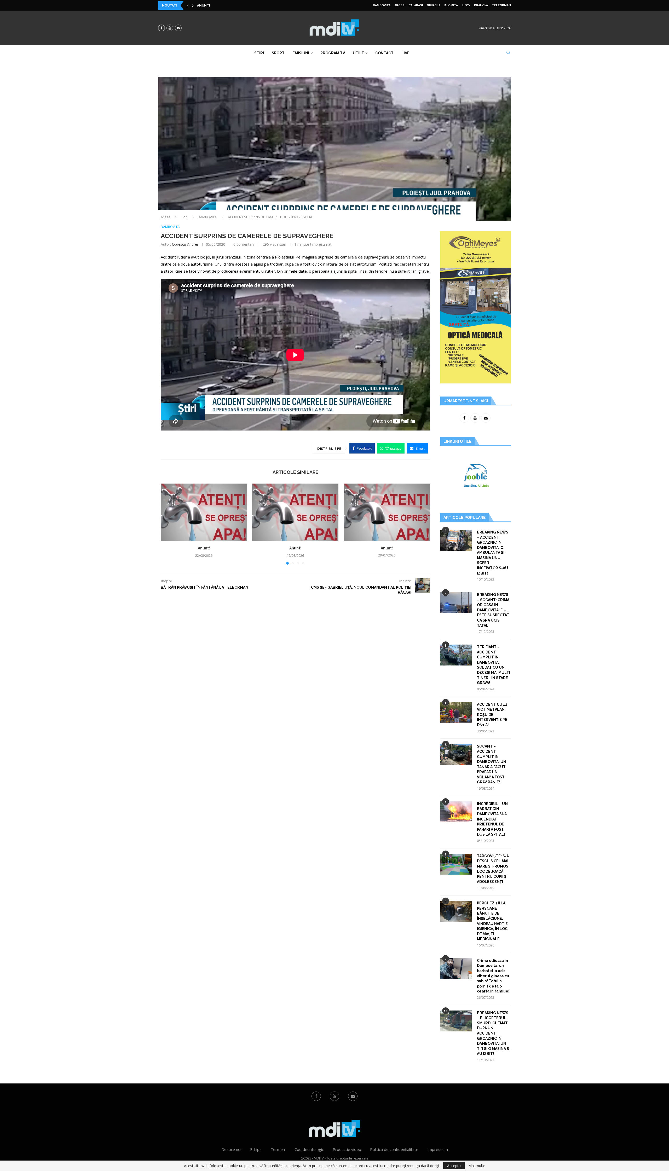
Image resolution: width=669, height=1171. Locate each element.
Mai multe (476, 1166)
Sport (278, 53)
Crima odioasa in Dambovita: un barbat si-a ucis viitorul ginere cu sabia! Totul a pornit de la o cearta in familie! (493, 976)
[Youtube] (169, 28)
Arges (399, 5)
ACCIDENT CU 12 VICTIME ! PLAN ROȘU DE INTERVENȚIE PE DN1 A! (492, 714)
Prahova (481, 5)
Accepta (454, 1165)
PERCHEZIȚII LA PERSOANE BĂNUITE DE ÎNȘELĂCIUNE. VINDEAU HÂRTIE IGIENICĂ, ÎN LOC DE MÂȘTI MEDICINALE (492, 921)
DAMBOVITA (381, 5)
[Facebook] (161, 28)
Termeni (278, 1149)
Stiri (259, 53)
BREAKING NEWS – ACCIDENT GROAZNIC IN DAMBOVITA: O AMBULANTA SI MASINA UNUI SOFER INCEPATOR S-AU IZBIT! (492, 552)
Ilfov (466, 5)
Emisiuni (300, 53)
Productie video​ (347, 1149)
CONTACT (384, 53)
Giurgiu (433, 5)
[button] (188, 5)
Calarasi (415, 5)
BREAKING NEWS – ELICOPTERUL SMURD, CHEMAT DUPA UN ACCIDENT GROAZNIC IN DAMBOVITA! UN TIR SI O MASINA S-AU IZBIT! (494, 1033)
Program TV (332, 53)
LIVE (405, 53)
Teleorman (501, 5)
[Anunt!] (204, 512)
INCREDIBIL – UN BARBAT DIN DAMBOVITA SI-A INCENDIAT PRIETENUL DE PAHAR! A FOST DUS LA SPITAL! (492, 819)
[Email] (178, 28)
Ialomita (451, 5)
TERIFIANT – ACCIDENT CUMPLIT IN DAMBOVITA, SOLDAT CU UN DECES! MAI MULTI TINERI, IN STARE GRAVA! (493, 665)
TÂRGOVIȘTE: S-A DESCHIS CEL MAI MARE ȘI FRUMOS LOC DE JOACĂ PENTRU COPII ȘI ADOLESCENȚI (493, 869)
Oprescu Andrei (185, 244)
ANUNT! (203, 5)
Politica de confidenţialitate (394, 1149)
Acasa (165, 217)
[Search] (508, 53)
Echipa (256, 1149)
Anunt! (204, 548)
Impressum (437, 1149)
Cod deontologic (309, 1149)
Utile (358, 53)
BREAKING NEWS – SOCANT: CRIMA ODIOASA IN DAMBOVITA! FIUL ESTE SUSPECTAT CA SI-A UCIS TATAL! (493, 610)
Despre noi (231, 1149)
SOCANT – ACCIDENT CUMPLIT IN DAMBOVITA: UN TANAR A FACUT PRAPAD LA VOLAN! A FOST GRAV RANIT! (491, 764)
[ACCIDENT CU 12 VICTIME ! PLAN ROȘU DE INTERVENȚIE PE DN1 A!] (456, 712)
